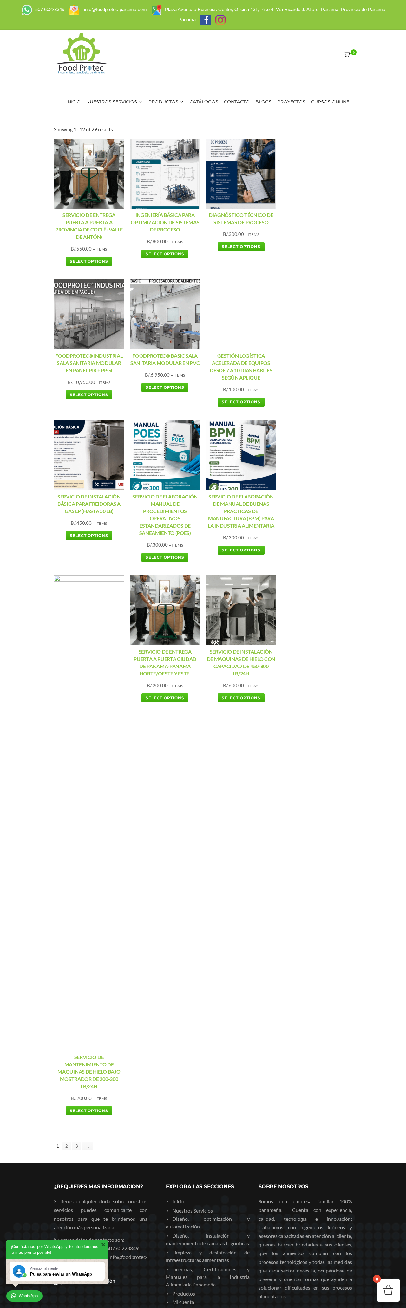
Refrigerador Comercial (197, 1175)
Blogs (263, 102)
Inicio (73, 102)
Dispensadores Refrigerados (203, 1012)
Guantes (181, 1039)
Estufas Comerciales (194, 967)
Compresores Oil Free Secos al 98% (210, 931)
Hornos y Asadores (193, 985)
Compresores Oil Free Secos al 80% (210, 940)
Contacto (237, 102)
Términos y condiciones (197, 914)
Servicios (182, 1202)
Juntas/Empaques (192, 1057)
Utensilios (183, 1139)
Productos (163, 102)
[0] (345, 54)
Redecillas (183, 1048)
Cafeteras (182, 1003)
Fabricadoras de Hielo (196, 1165)
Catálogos (204, 102)
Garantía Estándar (192, 1211)
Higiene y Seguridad (193, 1021)
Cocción (181, 950)
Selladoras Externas (193, 1102)
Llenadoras (184, 1130)
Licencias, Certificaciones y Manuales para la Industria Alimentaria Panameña (208, 871)
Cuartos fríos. (187, 1156)
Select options (89, 261)
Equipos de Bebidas (193, 995)
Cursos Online (330, 102)
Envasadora (185, 1111)
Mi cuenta (183, 896)
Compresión (185, 923)
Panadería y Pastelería (196, 1075)
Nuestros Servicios (111, 102)
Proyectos (291, 102)
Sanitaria (182, 1193)
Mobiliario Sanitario (194, 1066)
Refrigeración (186, 1148)
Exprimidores (186, 1120)
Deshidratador (188, 958)
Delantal (181, 1029)
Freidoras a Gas (189, 976)
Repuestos (183, 1221)
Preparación (185, 1085)
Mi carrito (183, 904)
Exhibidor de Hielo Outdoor (202, 1184)
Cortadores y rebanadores (200, 1093)
